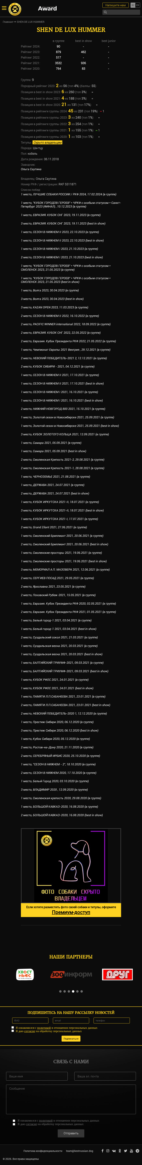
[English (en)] (137, 5)
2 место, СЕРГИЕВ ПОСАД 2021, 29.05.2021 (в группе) (57, 578)
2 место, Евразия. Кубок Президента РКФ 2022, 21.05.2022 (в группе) (68, 341)
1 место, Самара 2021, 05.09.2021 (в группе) (51, 443)
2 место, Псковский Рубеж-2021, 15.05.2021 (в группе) (58, 595)
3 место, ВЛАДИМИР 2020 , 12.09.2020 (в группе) (54, 789)
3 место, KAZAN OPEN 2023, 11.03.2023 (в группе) (54, 307)
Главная (8, 21)
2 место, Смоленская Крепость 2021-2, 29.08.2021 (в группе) (62, 459)
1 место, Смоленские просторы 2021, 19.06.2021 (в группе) (61, 553)
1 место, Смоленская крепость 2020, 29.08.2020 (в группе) (61, 798)
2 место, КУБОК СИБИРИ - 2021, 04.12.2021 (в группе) (57, 366)
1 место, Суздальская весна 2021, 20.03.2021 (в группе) (59, 646)
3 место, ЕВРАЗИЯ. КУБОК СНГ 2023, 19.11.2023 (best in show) (63, 223)
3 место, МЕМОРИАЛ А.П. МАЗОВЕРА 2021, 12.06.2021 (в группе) (65, 569)
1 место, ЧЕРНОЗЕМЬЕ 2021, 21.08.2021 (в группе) (55, 476)
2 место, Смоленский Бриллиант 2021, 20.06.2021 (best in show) (64, 544)
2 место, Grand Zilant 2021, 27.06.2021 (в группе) (54, 527)
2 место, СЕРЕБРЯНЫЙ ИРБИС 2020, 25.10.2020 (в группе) (60, 756)
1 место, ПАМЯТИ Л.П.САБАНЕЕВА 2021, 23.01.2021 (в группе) (63, 696)
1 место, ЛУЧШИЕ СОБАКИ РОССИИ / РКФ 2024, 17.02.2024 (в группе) (68, 194)
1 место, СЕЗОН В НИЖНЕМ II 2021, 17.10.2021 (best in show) (62, 383)
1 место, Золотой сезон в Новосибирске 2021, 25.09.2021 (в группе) (67, 417)
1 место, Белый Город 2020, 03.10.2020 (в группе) (55, 781)
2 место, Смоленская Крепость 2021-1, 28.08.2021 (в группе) (62, 468)
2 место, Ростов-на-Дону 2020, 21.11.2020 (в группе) (57, 747)
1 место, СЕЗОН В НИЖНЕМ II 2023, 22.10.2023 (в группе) (60, 232)
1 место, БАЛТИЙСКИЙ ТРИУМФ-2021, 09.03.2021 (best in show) (64, 671)
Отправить (71, 1133)
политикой (44, 1027)
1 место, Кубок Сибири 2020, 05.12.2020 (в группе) (55, 739)
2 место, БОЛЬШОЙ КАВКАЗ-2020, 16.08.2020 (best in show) (62, 815)
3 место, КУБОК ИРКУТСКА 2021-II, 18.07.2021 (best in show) (62, 510)
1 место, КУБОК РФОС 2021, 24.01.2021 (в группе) (55, 679)
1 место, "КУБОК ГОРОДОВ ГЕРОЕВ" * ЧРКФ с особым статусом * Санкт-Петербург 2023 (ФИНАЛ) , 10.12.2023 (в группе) (71, 204)
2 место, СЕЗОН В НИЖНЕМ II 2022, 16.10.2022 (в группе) (60, 316)
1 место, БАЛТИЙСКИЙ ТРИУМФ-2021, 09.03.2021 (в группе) (62, 662)
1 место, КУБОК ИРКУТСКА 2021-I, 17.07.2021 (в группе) (59, 519)
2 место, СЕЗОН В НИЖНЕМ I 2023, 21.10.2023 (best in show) (62, 257)
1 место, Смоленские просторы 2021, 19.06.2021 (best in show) (64, 561)
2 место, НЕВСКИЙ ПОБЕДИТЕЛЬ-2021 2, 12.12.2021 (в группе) (64, 358)
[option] (71, 872)
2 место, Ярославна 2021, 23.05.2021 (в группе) (53, 586)
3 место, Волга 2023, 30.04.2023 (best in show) (52, 299)
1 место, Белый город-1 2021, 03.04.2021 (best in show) (58, 629)
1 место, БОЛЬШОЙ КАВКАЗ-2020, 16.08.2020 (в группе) (59, 806)
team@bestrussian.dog (79, 1151)
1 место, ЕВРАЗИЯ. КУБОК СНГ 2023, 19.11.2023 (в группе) (61, 215)
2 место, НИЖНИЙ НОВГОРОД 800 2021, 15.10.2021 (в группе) (63, 409)
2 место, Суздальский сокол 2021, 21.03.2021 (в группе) (59, 637)
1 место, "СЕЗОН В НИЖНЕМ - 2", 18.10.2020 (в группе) (58, 764)
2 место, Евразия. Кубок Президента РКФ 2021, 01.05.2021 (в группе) (68, 612)
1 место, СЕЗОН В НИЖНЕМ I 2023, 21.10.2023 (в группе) (59, 249)
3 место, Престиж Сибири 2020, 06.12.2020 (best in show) (59, 730)
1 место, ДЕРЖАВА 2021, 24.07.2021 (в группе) (52, 485)
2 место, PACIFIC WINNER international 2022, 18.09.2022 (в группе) (66, 324)
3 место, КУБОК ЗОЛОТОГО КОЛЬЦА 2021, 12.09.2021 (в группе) (65, 434)
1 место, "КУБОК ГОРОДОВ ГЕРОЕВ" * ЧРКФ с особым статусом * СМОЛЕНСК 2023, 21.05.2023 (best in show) (66, 280)
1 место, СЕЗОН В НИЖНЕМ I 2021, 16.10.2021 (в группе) (59, 392)
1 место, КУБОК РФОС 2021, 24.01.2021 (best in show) (57, 688)
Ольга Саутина (31, 169)
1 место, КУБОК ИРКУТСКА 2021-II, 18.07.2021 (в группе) (60, 502)
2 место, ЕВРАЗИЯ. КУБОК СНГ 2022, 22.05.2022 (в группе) (61, 332)
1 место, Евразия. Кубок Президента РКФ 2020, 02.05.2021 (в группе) (68, 603)
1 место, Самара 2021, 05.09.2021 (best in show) (53, 451)
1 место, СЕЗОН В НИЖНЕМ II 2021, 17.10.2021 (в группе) (60, 375)
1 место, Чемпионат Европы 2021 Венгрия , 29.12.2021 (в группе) (65, 349)
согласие (29, 1031)
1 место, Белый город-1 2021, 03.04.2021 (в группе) (56, 620)
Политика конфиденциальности (42, 1151)
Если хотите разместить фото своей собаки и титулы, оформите (71, 910)
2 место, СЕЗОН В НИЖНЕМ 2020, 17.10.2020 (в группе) (58, 773)
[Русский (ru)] (133, 5)
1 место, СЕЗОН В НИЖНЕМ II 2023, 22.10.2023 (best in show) (62, 240)
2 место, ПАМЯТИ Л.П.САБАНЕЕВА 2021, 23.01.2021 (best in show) (65, 705)
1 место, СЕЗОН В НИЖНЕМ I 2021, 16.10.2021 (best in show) (62, 400)
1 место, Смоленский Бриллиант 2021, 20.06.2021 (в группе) (62, 536)
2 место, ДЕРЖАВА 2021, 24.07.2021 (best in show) (55, 493)
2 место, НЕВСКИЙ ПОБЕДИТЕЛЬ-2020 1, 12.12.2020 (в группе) (64, 713)
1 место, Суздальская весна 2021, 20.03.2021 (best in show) (61, 654)
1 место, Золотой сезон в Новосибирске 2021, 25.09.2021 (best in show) (70, 426)
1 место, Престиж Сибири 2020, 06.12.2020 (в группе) (57, 722)
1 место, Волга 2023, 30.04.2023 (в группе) (50, 290)
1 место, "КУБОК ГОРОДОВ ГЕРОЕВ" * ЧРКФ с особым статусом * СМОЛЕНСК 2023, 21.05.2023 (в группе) (66, 267)
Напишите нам (115, 5)
